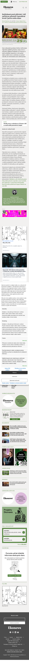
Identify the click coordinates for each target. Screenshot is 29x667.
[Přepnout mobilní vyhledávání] (23, 7)
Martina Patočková (5, 21)
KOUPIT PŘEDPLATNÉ (23, 1)
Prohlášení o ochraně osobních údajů (18, 383)
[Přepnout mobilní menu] (26, 7)
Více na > (22, 544)
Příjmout (14, 372)
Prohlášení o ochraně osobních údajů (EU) (13, 644)
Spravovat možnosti (14, 380)
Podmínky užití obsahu (14, 656)
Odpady (21, 21)
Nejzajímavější (12, 22)
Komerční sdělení (16, 639)
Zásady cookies (5, 383)
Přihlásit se (14, 646)
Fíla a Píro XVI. (5, 605)
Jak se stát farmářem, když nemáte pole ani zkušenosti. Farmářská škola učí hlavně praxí (18, 483)
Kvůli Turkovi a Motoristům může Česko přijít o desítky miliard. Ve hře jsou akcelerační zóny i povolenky (18, 440)
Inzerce (11, 637)
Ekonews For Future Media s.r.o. (19, 654)
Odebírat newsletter (14, 622)
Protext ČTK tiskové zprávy (13, 640)
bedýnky (6, 22)
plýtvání (17, 22)
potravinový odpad (22, 22)
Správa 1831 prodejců (7, 369)
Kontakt (7, 639)
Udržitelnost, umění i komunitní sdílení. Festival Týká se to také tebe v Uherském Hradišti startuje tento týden (18, 472)
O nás (5, 637)
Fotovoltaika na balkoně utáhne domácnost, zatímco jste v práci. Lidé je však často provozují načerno (18, 434)
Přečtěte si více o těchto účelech (20, 369)
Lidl (9, 22)
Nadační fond (19, 637)
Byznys (17, 21)
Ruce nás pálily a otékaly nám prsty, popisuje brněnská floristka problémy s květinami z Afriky (18, 427)
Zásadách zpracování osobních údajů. (14, 651)
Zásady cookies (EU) (13, 642)
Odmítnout (14, 376)
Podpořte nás (4, 1)
